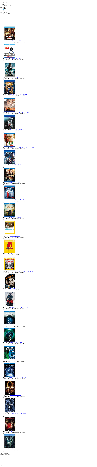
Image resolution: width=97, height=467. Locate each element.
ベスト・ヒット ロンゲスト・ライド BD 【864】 (20, 112)
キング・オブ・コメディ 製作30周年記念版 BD (19, 199)
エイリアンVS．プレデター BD (16, 360)
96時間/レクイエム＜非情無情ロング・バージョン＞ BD (21, 40)
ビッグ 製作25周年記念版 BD (16, 58)
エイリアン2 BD (13, 448)
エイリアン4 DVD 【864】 (15, 395)
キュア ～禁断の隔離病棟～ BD (16, 324)
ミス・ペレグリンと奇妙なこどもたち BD (18, 217)
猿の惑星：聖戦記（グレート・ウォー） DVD (19, 307)
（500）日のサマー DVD (15, 236)
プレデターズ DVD (14, 431)
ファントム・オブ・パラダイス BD (17, 129)
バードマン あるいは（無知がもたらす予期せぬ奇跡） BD (21, 271)
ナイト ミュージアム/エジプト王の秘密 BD (18, 94)
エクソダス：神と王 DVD (15, 77)
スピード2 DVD (13, 288)
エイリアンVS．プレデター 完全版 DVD (18, 413)
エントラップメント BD (15, 182)
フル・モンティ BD (14, 253)
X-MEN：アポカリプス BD (15, 164)
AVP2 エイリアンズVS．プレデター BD (18, 377)
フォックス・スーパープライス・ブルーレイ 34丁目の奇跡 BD (22, 147)
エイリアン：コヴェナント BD (16, 342)
